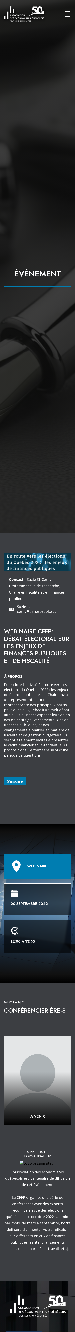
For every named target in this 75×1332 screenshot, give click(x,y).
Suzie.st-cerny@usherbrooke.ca (36, 609)
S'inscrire (15, 781)
